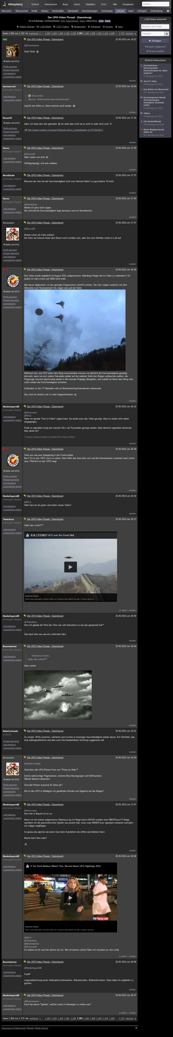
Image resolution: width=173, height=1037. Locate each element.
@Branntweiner (31, 45)
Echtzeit (35, 4)
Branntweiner (10, 646)
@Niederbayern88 (33, 968)
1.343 (54, 33)
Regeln (30, 1028)
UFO (63, 21)
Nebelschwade (10, 731)
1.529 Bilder (45, 26)
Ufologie (120, 11)
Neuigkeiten (128, 4)
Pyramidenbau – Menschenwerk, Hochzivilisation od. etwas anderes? (155, 70)
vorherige (33, 33)
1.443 (105, 33)
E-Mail (107, 21)
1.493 (112, 33)
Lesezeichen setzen (12, 77)
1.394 (86, 33)
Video (82, 21)
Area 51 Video (153, 83)
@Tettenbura (30, 622)
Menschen (6, 11)
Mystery (44, 11)
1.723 (121, 33)
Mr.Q (5, 270)
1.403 (99, 33)
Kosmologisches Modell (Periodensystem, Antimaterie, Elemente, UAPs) (155, 102)
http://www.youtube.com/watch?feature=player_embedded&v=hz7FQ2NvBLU (65, 130)
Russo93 (7, 118)
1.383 (60, 33)
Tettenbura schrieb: (40, 656)
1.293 (47, 33)
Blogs (65, 4)
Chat (104, 4)
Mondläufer (9, 175)
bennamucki (9, 86)
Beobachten (80, 26)
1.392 (73, 33)
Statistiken (90, 4)
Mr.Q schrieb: (38, 96)
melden (132, 81)
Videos (77, 4)
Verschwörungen (89, 11)
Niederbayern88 (11, 406)
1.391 (67, 33)
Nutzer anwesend (155, 19)
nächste (129, 33)
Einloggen (156, 41)
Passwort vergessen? (155, 46)
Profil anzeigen (10, 67)
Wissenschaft (22, 11)
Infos (120, 26)
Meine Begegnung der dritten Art (154, 132)
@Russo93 (29, 154)
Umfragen (142, 11)
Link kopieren (9, 73)
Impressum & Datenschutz (14, 1028)
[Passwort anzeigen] (166, 35)
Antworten (95, 26)
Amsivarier (8, 223)
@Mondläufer (30, 204)
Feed (101, 21)
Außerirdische (72, 21)
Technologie (107, 11)
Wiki (115, 4)
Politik (34, 11)
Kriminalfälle (58, 11)
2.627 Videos (62, 26)
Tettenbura (8, 519)
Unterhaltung (157, 11)
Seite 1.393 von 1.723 (13, 33)
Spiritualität (73, 11)
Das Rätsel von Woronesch (156, 91)
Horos (6, 148)
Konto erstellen (157, 51)
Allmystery (15, 4)
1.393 (79, 33)
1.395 (92, 33)
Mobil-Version (41, 1028)
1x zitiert (123, 610)
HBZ (5, 39)
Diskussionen (51, 4)
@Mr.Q (27, 415)
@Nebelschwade (32, 763)
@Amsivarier (30, 412)
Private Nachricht (11, 70)
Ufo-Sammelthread (154, 123)
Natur (130, 11)
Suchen (109, 26)
